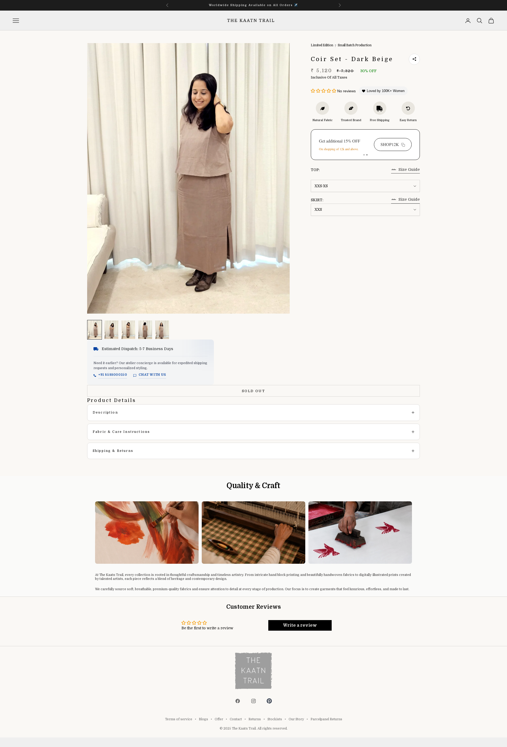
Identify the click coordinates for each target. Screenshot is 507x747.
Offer (219, 719)
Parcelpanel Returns (326, 719)
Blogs (203, 719)
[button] (324, 91)
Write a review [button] (300, 625)
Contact (236, 719)
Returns (254, 719)
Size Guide (409, 169)
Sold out (253, 391)
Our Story (296, 719)
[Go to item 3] (128, 330)
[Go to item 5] (162, 330)
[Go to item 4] (145, 330)
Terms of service (178, 719)
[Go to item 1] (94, 330)
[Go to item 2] (111, 330)
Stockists (274, 719)
